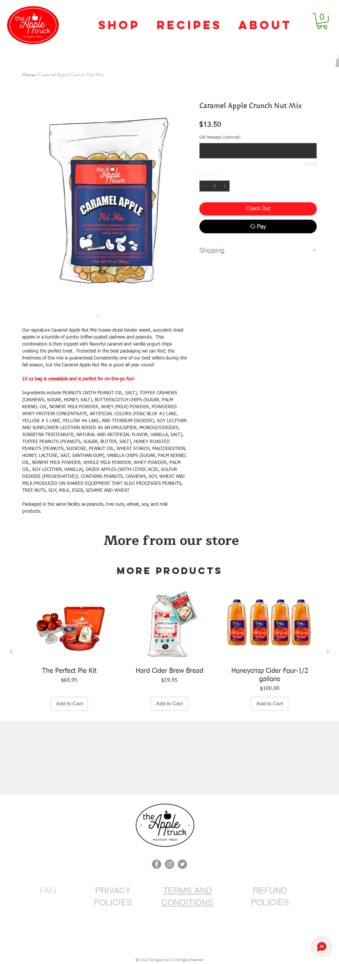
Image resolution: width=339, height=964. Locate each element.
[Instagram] (169, 864)
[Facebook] (156, 864)
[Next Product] (328, 651)
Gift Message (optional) (220, 138)
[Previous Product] (11, 651)
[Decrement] (204, 186)
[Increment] (225, 186)
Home (28, 74)
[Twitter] (182, 864)
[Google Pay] (258, 226)
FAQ (48, 890)
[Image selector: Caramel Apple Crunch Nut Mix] (98, 316)
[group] (169, 651)
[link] (322, 21)
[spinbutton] (214, 186)
